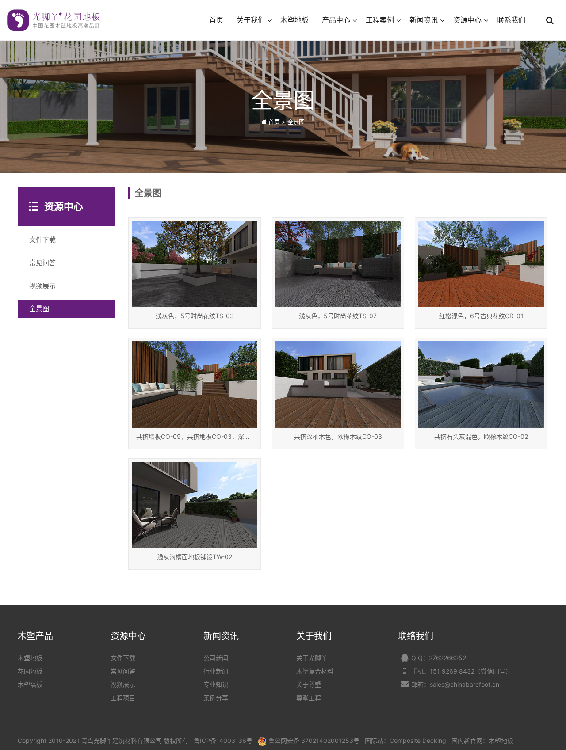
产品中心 (336, 20)
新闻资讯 (423, 20)
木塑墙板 (30, 684)
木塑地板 (294, 20)
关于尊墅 (308, 684)
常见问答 (123, 671)
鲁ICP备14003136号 (223, 740)
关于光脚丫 (311, 658)
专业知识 (215, 684)
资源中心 (467, 20)
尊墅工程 (308, 697)
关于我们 (251, 20)
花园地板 (30, 671)
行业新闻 (215, 671)
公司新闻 (215, 658)
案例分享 (215, 697)
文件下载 (123, 658)
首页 (216, 20)
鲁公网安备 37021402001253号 (314, 740)
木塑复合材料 (314, 671)
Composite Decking (418, 740)
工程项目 (123, 697)
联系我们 (511, 20)
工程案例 (380, 20)
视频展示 (123, 684)
